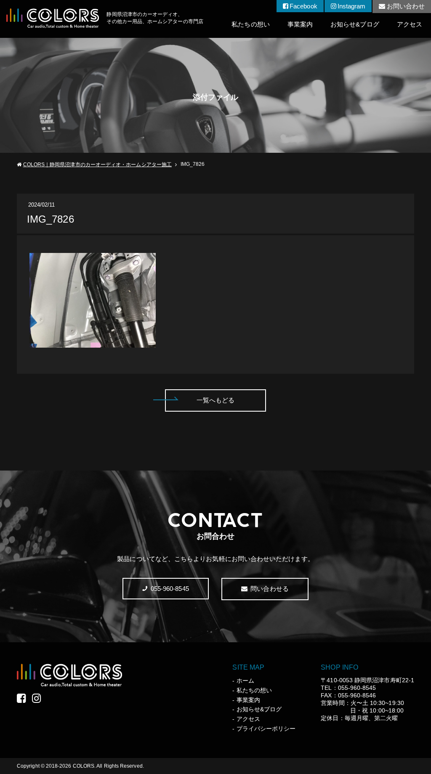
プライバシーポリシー (266, 728)
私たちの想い (250, 24)
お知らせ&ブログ (354, 24)
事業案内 (300, 24)
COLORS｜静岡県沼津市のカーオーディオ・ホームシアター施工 (97, 165)
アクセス (409, 24)
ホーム (245, 680)
